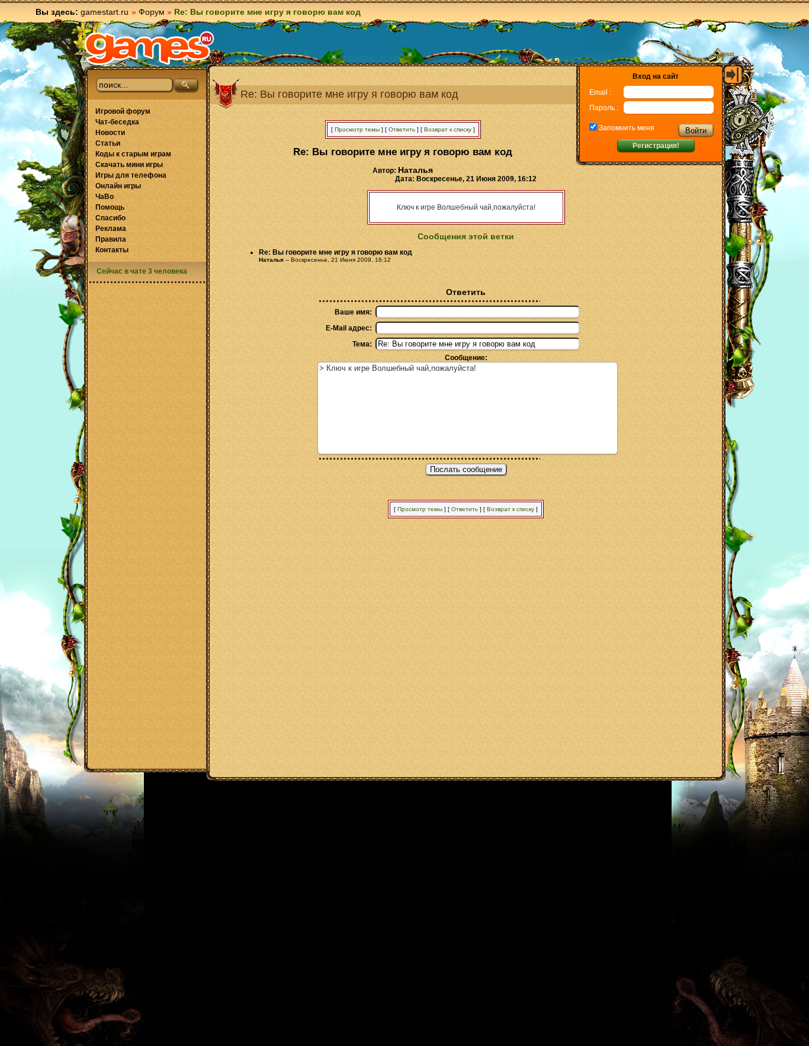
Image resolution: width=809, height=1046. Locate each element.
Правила (110, 239)
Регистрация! (656, 146)
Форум (152, 12)
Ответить (402, 129)
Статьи (107, 143)
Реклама (110, 228)
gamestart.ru (105, 12)
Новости (110, 133)
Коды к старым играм (133, 154)
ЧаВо (104, 196)
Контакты (112, 250)
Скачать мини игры (129, 165)
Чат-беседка (117, 122)
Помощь (109, 207)
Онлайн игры (118, 186)
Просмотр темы (357, 129)
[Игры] (149, 48)
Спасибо (110, 218)
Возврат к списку (447, 129)
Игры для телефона (130, 175)
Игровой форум (122, 111)
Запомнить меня (625, 128)
